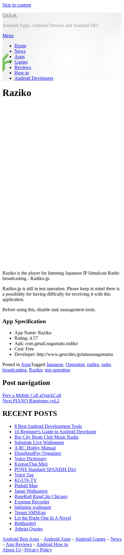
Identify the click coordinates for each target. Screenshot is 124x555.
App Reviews (19, 544)
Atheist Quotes (28, 528)
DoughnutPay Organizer (37, 453)
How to (21, 72)
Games (21, 61)
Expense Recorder (31, 501)
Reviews (22, 67)
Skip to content (16, 4)
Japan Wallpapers (31, 491)
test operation (57, 369)
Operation (75, 364)
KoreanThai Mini (31, 464)
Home (20, 45)
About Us (11, 549)
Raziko (35, 369)
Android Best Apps (20, 539)
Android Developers (33, 78)
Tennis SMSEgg (30, 512)
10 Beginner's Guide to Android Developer (55, 431)
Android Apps (57, 539)
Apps (19, 56)
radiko (93, 364)
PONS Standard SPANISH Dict (45, 469)
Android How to (52, 544)
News (20, 51)
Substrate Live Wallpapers (39, 442)
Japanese (54, 364)
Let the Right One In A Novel (42, 518)
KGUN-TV (25, 480)
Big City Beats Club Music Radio (46, 437)
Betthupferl (25, 523)
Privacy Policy (38, 549)
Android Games (90, 539)
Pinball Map (26, 485)
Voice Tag (24, 474)
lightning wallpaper (32, 507)
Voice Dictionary (30, 458)
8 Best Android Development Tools (48, 426)
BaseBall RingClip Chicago (40, 496)
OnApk (9, 15)
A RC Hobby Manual (35, 447)
